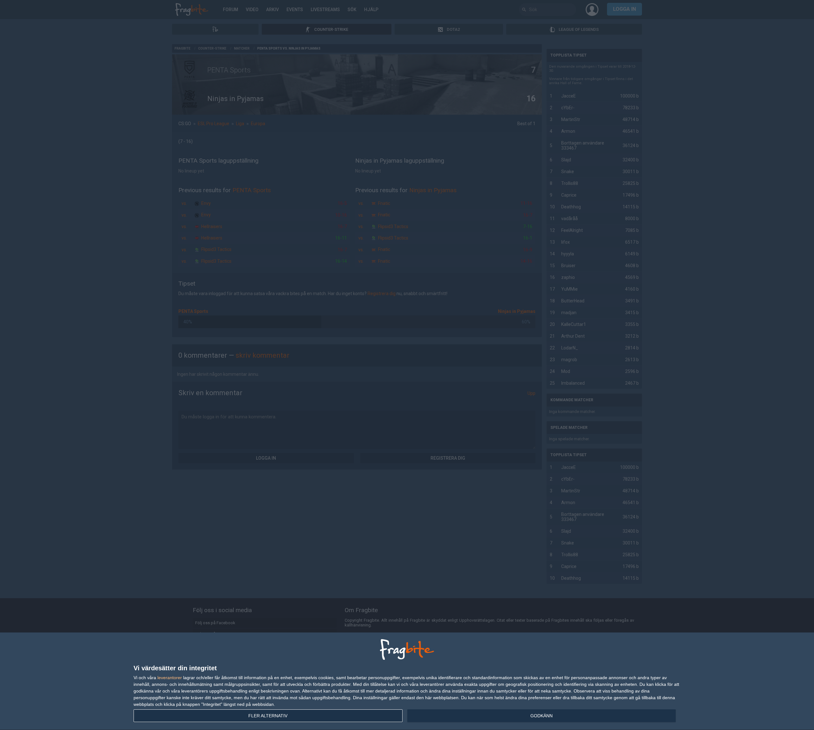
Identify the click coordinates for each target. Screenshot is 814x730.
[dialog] (407, 681)
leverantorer (169, 677)
